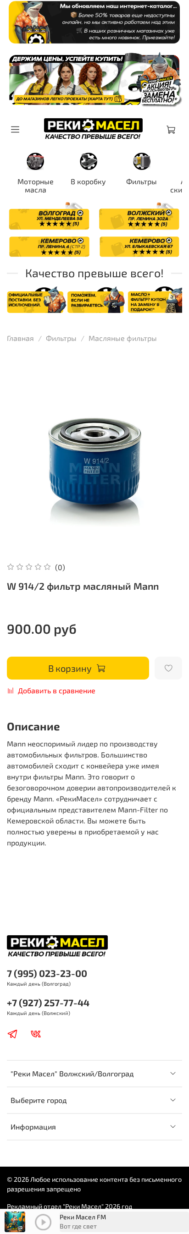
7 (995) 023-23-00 (47, 973)
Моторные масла (35, 185)
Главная (20, 338)
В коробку (88, 181)
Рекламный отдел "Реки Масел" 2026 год (69, 1206)
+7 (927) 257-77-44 (48, 1002)
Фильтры (141, 181)
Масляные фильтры (123, 338)
